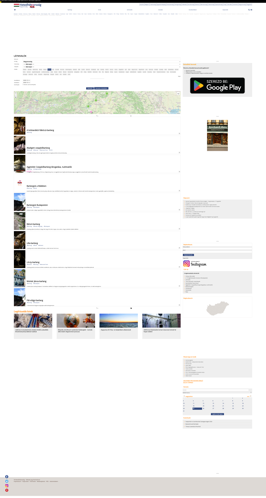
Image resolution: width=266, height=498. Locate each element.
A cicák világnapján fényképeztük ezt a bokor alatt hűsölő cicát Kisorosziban (203, 206)
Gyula (85, 13)
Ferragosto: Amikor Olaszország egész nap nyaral (197, 203)
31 (183, 411)
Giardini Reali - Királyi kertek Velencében (194, 362)
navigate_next (251, 392)
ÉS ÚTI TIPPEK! (188, 382)
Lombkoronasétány (240, 13)
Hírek (99, 10)
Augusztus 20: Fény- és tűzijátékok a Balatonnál (116, 330)
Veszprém (165, 13)
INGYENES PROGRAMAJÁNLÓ (193, 381)
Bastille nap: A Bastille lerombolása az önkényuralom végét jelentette (201, 204)
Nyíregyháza (110, 13)
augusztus (189, 396)
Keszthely (90, 13)
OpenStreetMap (173, 113)
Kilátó (219, 13)
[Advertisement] (217, 39)
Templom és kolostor (44, 15)
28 (223, 408)
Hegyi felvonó (209, 13)
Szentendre (189, 288)
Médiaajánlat (41, 481)
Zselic (176, 13)
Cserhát (52, 13)
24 (183, 408)
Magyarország (242, 4)
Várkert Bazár (189, 375)
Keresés (160, 10)
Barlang (184, 13)
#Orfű (50, 150)
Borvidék (191, 13)
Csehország (153, 4)
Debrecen (57, 13)
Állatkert (180, 13)
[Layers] (178, 93)
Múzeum (247, 13)
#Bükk (35, 188)
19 (203, 406)
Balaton (34, 13)
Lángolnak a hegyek (190, 208)
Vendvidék (188, 290)
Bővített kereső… (186, 392)
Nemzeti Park (16, 15)
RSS (47, 481)
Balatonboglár (189, 286)
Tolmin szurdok (189, 369)
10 (183, 403)
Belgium (147, 4)
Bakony (30, 13)
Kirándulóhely (223, 13)
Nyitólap (70, 10)
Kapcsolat (225, 10)
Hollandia (184, 4)
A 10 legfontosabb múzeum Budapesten (197, 278)
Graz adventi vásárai (190, 210)
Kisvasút (229, 13)
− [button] (15, 95)
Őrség (118, 13)
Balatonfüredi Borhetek (192, 424)
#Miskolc (40, 245)
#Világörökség (37, 169)
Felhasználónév (186, 247)
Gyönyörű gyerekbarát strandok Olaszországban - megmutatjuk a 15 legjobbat (203, 201)
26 (203, 408)
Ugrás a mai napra (217, 414)
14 (223, 403)
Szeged (135, 13)
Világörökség (58, 15)
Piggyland (249, 4)
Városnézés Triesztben (191, 370)
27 (213, 408)
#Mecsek (35, 150)
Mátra (97, 13)
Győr (82, 13)
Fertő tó (70, 13)
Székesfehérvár (141, 13)
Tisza (151, 13)
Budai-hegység (44, 13)
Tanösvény (33, 15)
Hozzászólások (193, 10)
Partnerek (33, 481)
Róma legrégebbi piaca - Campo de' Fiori (195, 367)
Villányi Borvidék (190, 276)
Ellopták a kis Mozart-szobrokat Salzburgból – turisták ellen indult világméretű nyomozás (75, 330)
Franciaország (170, 4)
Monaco (197, 4)
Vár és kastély (52, 15)
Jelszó (184, 250)
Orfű (114, 13)
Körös (94, 13)
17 (183, 406)
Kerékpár (215, 13)
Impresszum (17, 481)
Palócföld (122, 13)
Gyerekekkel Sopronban (192, 283)
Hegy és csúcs (203, 13)
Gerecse (74, 13)
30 (243, 408)
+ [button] (15, 93)
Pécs (126, 13)
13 (213, 403)
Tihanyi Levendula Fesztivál (193, 426)
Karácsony (25, 13)
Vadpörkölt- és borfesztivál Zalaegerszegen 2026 (199, 421)
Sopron (131, 13)
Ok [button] (0, 2)
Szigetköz (147, 13)
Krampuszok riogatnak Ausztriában (193, 215)
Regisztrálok (185, 258)
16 (243, 403)
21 (223, 406)
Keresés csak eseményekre (29, 84)
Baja (187, 292)
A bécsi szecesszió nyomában (192, 374)
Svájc (225, 4)
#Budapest (36, 207)
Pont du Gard (188, 363)
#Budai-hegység (37, 226)
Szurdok (28, 15)
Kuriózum (234, 13)
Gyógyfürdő (196, 13)
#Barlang (29, 132)
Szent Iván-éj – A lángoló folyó (192, 213)
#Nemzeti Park (44, 150)
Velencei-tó (156, 13)
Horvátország (191, 4)
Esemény (20, 13)
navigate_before (184, 396)
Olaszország (211, 4)
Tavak (37, 15)
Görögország (178, 4)
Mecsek (100, 13)
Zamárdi (188, 279)
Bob (188, 13)
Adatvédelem (54, 481)
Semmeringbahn (189, 360)
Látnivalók (129, 10)
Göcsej (79, 13)
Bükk (49, 13)
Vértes (160, 13)
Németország (204, 4)
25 (193, 408)
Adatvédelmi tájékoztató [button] (35, 0)
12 (203, 403)
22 (233, 406)
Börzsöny (38, 13)
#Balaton (29, 264)
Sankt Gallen (188, 365)
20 (213, 406)
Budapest (16, 13)
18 (193, 406)
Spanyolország (218, 4)
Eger (67, 13)
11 (193, 403)
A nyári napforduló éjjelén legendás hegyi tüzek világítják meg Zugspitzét (202, 217)
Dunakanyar (62, 13)
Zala (169, 13)
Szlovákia (229, 4)
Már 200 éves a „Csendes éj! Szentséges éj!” (195, 211)
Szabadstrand (23, 15)
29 (233, 408)
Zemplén (172, 13)
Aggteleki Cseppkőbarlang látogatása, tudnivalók (199, 285)
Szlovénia (235, 4)
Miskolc (105, 13)
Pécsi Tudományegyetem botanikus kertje (195, 372)
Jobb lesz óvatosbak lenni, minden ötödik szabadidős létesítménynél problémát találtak (31, 330)
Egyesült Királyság (161, 4)
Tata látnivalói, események (193, 281)
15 (233, 403)
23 (243, 406)
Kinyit (179, 76)
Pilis (128, 13)
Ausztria (142, 4)
